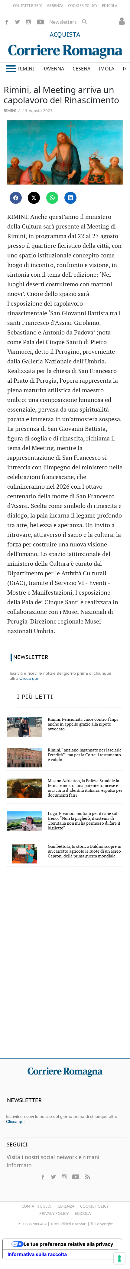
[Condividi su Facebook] (15, 197)
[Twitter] (18, 22)
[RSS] (87, 1177)
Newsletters (63, 22)
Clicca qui (28, 678)
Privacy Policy (54, 1213)
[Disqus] (65, 966)
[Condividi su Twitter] (33, 197)
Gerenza (65, 1206)
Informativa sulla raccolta (37, 1254)
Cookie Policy (94, 1206)
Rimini (10, 110)
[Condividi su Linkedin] (70, 197)
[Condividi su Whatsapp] (52, 197)
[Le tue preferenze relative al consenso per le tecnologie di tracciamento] (119, 1258)
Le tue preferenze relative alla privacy (68, 1244)
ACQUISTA (65, 35)
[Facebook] (7, 22)
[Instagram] (28, 22)
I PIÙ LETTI (35, 697)
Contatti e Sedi (36, 1206)
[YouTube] (40, 22)
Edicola (83, 1213)
